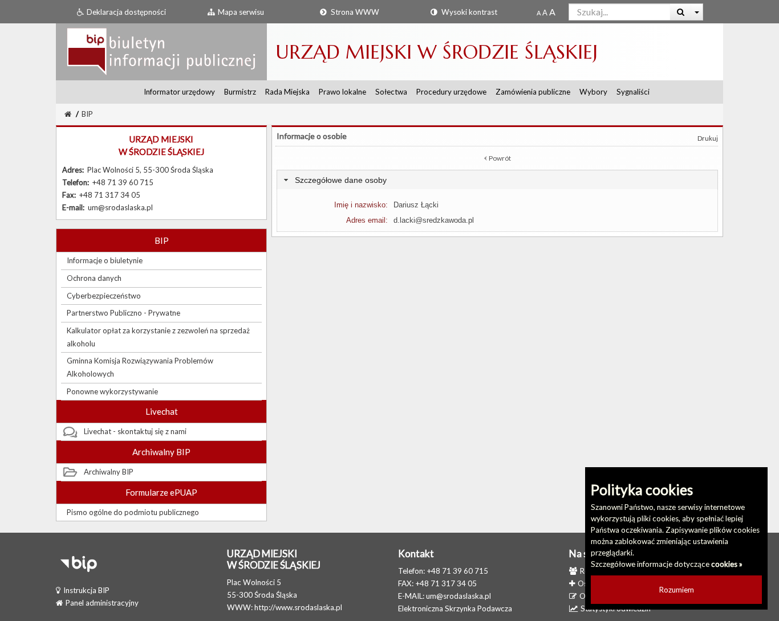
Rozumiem (676, 589)
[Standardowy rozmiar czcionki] (539, 12)
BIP (87, 114)
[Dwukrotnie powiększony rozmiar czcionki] (552, 12)
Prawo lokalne (342, 91)
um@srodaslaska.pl (458, 595)
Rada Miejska (287, 91)
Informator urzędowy (179, 91)
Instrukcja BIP (86, 590)
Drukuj (707, 138)
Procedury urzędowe (451, 91)
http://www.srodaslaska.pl (298, 607)
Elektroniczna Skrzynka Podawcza (455, 608)
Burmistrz (240, 91)
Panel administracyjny (102, 602)
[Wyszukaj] (680, 12)
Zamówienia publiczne (533, 91)
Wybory (593, 91)
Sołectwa (391, 91)
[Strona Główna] (161, 51)
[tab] (497, 180)
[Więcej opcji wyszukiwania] (697, 12)
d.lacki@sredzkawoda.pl (433, 220)
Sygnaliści (633, 91)
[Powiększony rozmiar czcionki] (544, 12)
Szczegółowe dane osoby (341, 180)
